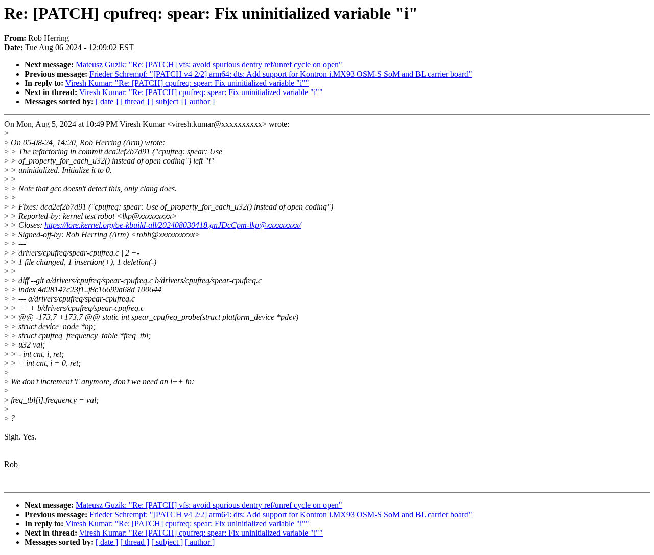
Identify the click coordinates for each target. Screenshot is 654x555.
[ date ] (107, 101)
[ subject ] (167, 101)
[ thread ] (134, 101)
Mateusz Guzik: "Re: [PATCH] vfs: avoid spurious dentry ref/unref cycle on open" (209, 64)
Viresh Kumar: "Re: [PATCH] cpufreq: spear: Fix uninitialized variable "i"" (187, 83)
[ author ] (200, 101)
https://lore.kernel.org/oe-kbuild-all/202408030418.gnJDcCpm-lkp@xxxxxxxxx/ (172, 225)
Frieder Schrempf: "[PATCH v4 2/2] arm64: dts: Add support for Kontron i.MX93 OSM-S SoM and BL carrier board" (280, 74)
